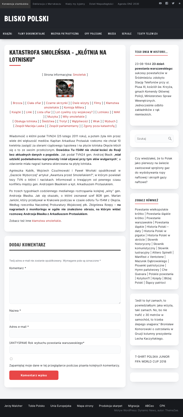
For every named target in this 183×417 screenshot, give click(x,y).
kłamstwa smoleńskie (46, 220)
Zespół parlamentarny (64, 126)
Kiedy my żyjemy (75, 4)
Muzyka (52, 116)
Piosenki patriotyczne (149, 265)
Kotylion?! (143, 278)
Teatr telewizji (147, 33)
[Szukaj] (171, 138)
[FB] (167, 3)
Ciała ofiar (34, 103)
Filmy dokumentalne (31, 33)
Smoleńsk (79, 74)
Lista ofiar (44, 112)
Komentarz (17, 268)
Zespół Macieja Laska (29, 126)
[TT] (173, 3)
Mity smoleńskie (74, 116)
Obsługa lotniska (25, 121)
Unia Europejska (60, 405)
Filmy (97, 103)
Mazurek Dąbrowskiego (151, 261)
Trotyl (63, 121)
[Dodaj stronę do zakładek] (180, 3)
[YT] (160, 3)
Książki (7, 33)
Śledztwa (48, 121)
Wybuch (110, 121)
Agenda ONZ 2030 (128, 4)
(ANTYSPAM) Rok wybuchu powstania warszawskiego (46, 343)
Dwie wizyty (81, 103)
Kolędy (157, 278)
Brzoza (17, 103)
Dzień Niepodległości (101, 4)
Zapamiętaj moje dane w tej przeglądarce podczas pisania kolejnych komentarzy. (64, 365)
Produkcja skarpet (110, 405)
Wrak (96, 121)
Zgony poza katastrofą (99, 126)
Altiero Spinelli (162, 252)
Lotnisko (103, 112)
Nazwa (15, 310)
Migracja (133, 405)
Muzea (112, 33)
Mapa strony (85, 405)
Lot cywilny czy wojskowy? (74, 112)
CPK (162, 405)
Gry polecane (93, 33)
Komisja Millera (74, 107)
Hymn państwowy (147, 269)
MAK (117, 112)
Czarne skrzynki (57, 103)
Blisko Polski (26, 18)
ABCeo (149, 405)
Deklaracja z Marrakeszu (47, 4)
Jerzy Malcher (13, 405)
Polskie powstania (161, 274)
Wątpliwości (80, 121)
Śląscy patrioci (156, 282)
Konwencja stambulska (15, 4)
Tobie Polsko (36, 405)
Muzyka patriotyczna (65, 33)
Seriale (127, 33)
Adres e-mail (19, 326)
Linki (29, 112)
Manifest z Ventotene (149, 257)
